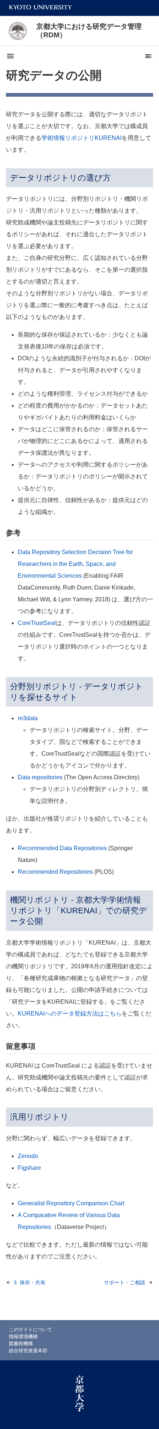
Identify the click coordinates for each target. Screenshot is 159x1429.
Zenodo (28, 1156)
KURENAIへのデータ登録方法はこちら (70, 1013)
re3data (28, 718)
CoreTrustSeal (37, 623)
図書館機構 (21, 1343)
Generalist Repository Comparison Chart (71, 1203)
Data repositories (40, 777)
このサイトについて (30, 1329)
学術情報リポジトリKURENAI (81, 138)
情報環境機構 (23, 1336)
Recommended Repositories (55, 872)
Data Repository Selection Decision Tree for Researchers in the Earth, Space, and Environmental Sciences (75, 564)
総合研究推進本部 (28, 1350)
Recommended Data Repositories (62, 848)
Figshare (29, 1168)
